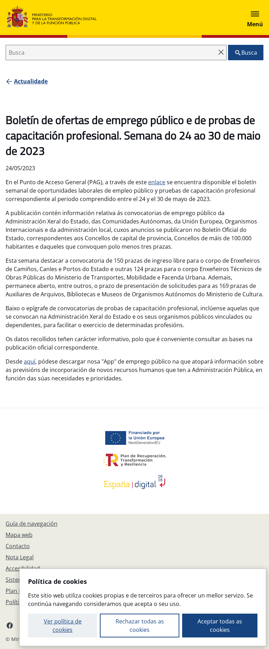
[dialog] (142, 607)
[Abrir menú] (255, 18)
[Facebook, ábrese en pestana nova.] (10, 625)
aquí (29, 361)
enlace (156, 182)
